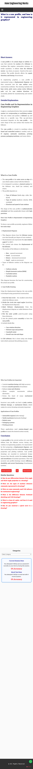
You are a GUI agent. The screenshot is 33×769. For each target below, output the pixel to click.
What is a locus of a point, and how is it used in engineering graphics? (16, 501)
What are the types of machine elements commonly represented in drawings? (16, 485)
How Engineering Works (16, 3)
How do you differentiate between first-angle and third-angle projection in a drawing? (16, 479)
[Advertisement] (16, 38)
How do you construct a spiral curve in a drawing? (16, 507)
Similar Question (6, 470)
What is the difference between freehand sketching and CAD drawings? (16, 496)
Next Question (27, 470)
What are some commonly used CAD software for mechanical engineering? (16, 490)
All (17, 470)
